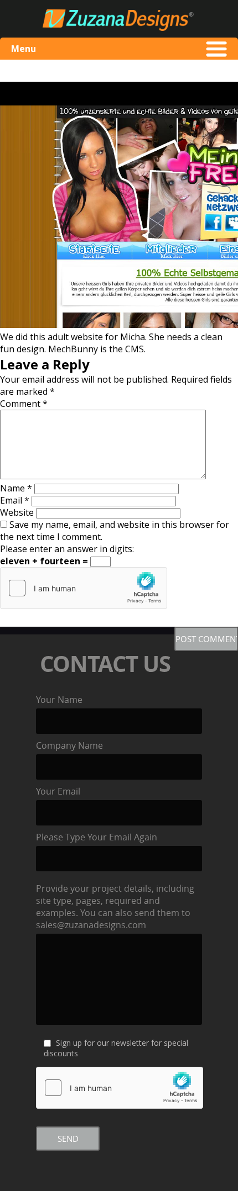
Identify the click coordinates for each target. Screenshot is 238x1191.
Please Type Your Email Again (96, 837)
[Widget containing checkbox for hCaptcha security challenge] (83, 588)
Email (14, 500)
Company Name (69, 745)
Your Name (59, 700)
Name (16, 488)
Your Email (58, 791)
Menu (23, 49)
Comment (24, 404)
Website (17, 512)
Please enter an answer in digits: (67, 549)
